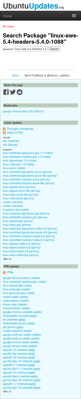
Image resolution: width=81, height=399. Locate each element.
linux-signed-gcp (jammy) (18, 221)
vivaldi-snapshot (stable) (17, 331)
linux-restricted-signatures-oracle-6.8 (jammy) (30, 232)
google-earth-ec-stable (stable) (21, 338)
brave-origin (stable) (15, 304)
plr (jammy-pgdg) (13, 327)
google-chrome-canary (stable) (21, 278)
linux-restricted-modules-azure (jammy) (26, 179)
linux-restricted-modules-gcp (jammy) (25, 217)
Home (7, 15)
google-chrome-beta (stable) (20, 346)
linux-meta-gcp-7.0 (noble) (19, 164)
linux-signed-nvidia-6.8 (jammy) (21, 243)
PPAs (10, 272)
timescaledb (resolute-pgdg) (20, 315)
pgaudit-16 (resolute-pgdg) (19, 372)
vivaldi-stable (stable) (15, 297)
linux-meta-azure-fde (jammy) (20, 194)
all (9, 259)
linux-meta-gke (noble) (16, 289)
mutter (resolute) (13, 202)
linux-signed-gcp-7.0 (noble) (20, 160)
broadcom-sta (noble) (16, 209)
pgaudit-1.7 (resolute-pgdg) (19, 384)
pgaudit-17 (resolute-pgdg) (19, 365)
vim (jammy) (10, 144)
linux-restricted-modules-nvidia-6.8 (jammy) (29, 240)
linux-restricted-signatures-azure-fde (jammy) (30, 175)
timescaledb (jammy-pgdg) (19, 323)
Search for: (8, 49)
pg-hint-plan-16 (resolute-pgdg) (21, 380)
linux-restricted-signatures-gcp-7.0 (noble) (28, 153)
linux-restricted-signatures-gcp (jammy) (26, 213)
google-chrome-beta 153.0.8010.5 (23, 111)
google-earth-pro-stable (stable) (22, 334)
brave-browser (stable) (16, 308)
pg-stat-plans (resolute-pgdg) (20, 376)
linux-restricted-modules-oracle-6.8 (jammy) (29, 236)
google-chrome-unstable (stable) (22, 312)
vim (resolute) (11, 141)
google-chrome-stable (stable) (21, 342)
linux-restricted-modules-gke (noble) (24, 281)
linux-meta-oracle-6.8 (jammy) (21, 251)
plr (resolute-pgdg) (14, 319)
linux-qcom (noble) (14, 168)
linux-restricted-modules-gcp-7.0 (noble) (27, 156)
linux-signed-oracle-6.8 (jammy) (22, 247)
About (15, 75)
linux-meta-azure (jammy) (18, 198)
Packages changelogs (20, 128)
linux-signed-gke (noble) (17, 285)
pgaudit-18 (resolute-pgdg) (19, 357)
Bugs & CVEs (15, 132)
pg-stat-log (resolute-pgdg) (19, 353)
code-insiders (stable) (16, 300)
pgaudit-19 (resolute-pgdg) (19, 350)
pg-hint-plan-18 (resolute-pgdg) (21, 361)
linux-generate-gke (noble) (19, 293)
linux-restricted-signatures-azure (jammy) (27, 172)
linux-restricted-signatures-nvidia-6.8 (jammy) (30, 228)
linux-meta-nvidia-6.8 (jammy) (21, 255)
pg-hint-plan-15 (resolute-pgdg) (21, 387)
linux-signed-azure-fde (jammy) (21, 191)
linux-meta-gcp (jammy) (17, 225)
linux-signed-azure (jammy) (19, 187)
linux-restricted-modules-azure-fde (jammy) (29, 183)
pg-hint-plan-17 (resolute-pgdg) (21, 368)
